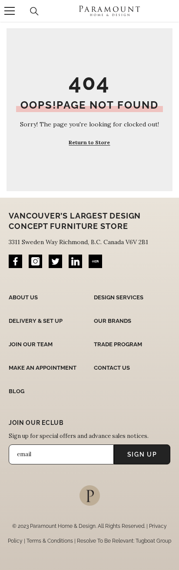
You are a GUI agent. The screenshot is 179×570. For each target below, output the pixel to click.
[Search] (34, 11)
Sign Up (142, 454)
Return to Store (89, 142)
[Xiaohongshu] (95, 261)
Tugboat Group (153, 541)
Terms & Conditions (50, 541)
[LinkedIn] (75, 261)
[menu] (9, 11)
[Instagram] (35, 261)
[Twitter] (55, 261)
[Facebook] (15, 261)
